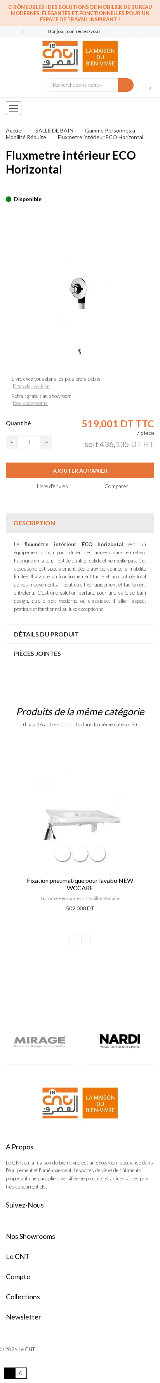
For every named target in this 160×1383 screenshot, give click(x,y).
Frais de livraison (31, 386)
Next (86, 940)
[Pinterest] (21, 187)
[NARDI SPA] (51, 1042)
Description (34, 522)
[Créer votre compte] (143, 31)
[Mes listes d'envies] (114, 31)
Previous (74, 940)
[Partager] (8, 187)
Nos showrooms (30, 403)
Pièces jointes (37, 653)
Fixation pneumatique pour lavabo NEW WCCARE (80, 884)
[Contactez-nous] (11, 32)
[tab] (80, 522)
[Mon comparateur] (130, 31)
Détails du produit (46, 634)
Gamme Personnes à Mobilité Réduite (80, 898)
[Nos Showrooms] (27, 32)
